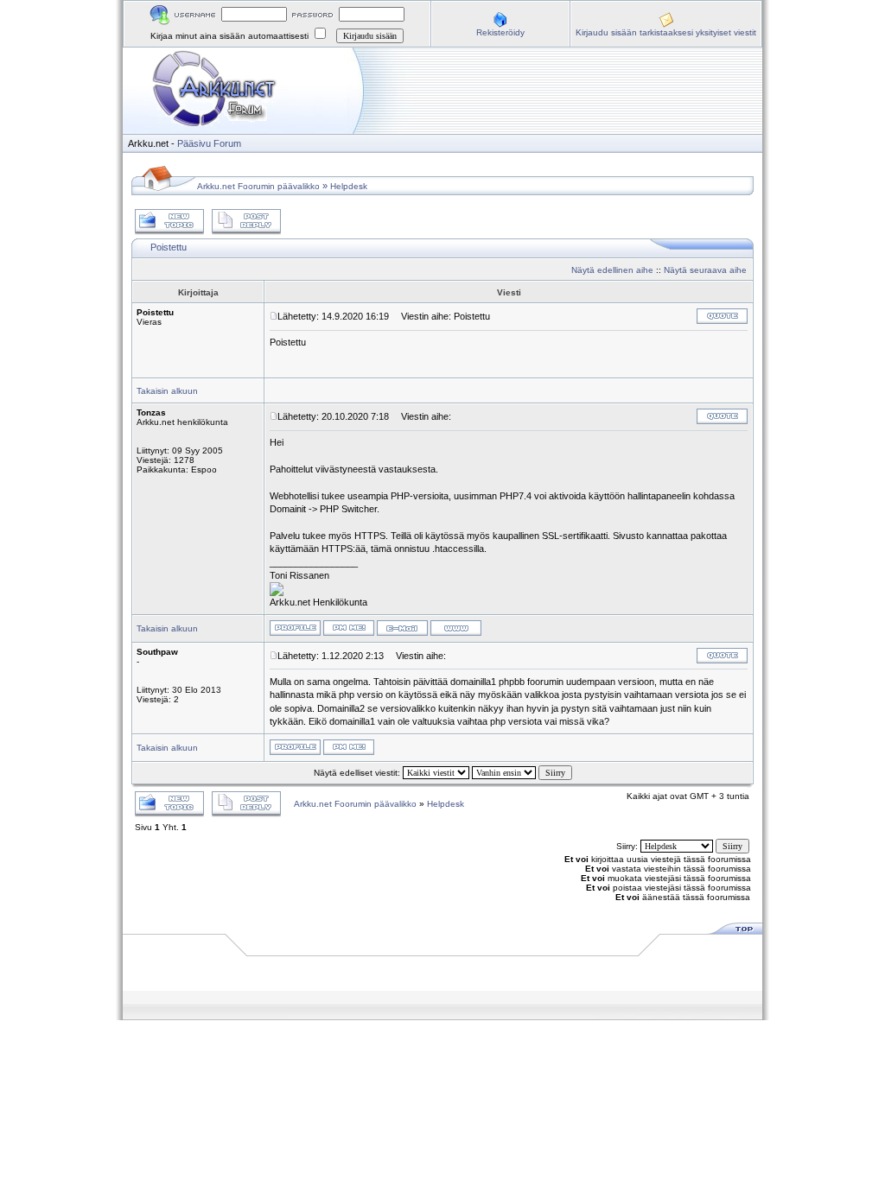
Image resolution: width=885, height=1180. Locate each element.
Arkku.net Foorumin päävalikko (258, 186)
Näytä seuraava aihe (705, 270)
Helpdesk (348, 186)
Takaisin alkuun (167, 391)
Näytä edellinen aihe (612, 270)
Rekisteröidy (500, 32)
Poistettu (168, 247)
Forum (227, 143)
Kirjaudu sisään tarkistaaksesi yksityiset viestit (666, 32)
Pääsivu (194, 143)
